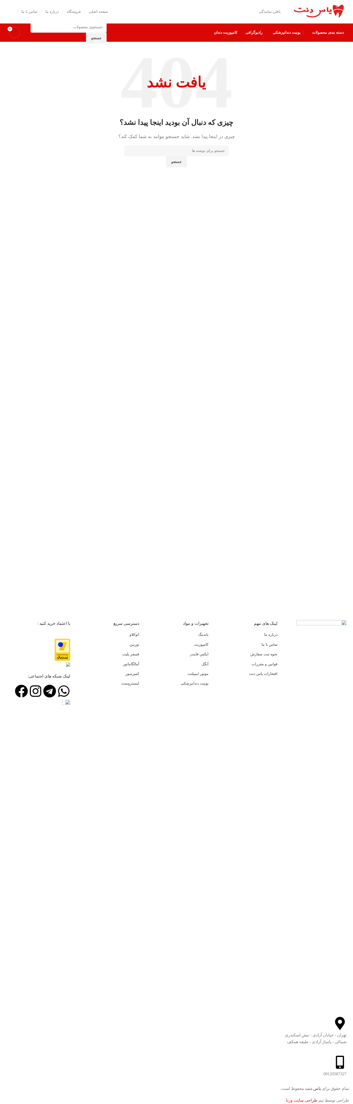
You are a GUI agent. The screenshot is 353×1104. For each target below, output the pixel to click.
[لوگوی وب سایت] (319, 11)
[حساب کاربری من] (11, 12)
